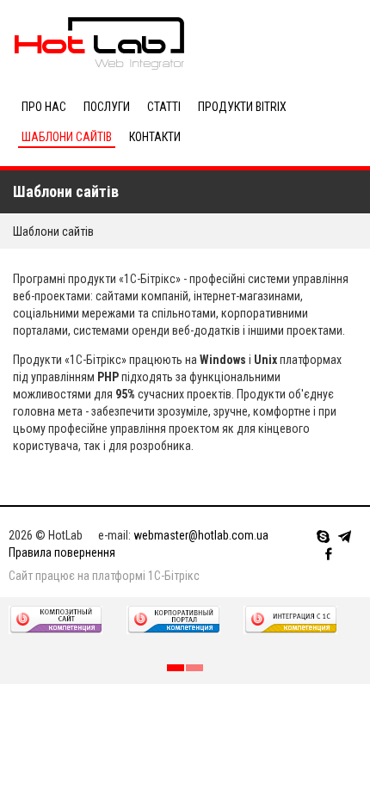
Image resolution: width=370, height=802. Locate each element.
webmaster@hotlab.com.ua (200, 535)
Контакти (155, 137)
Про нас (44, 107)
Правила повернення (62, 552)
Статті (164, 107)
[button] (175, 667)
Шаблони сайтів (67, 137)
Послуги (106, 107)
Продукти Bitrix (242, 107)
